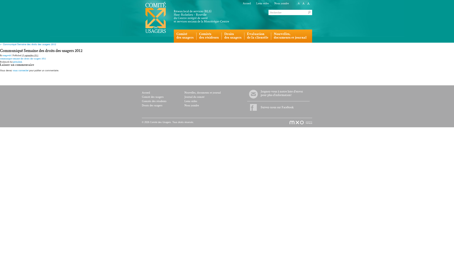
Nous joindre (281, 3)
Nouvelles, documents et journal (202, 92)
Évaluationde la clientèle (257, 36)
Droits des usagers (152, 105)
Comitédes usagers (185, 36)
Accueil (247, 3)
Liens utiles (262, 3)
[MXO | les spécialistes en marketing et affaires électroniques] (299, 123)
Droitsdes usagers (233, 36)
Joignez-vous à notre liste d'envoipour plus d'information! (282, 93)
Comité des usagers (153, 96)
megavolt (7, 55)
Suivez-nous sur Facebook (277, 107)
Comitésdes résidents (209, 36)
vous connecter (21, 70)
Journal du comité (194, 96)
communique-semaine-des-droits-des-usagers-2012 (23, 58)
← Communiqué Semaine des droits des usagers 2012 (28, 44)
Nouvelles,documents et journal (290, 36)
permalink (17, 62)
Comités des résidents (154, 101)
